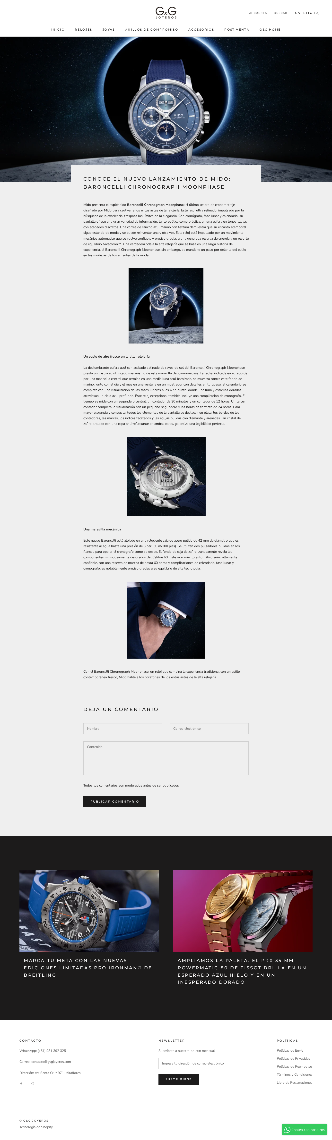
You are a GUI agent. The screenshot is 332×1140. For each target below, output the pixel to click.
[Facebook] (21, 1083)
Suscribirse (179, 1079)
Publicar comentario (114, 801)
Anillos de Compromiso (151, 29)
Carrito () (307, 13)
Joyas (109, 29)
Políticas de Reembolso (294, 1066)
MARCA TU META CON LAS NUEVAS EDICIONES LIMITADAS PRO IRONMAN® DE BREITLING (88, 968)
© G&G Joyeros (34, 1120)
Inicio (58, 29)
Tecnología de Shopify (36, 1127)
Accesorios (201, 29)
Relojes (83, 29)
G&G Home (270, 29)
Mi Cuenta (257, 13)
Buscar (280, 13)
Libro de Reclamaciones (294, 1082)
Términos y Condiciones (295, 1074)
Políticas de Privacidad (293, 1058)
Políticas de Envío (290, 1050)
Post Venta (236, 29)
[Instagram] (32, 1083)
